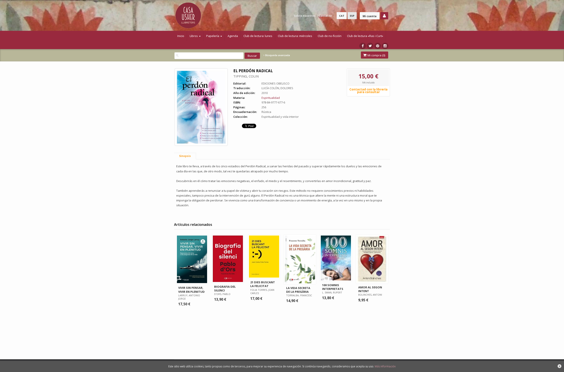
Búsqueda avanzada (277, 55)
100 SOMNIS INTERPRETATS (332, 287)
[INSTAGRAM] (385, 46)
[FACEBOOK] (362, 46)
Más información (385, 366)
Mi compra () (376, 55)
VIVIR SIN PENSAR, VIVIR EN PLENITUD (191, 289)
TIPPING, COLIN (246, 76)
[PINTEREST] (377, 46)
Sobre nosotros (304, 16)
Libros (194, 36)
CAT (341, 15)
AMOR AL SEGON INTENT (370, 289)
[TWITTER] (370, 46)
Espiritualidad (271, 98)
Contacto (325, 16)
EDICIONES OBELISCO (275, 83)
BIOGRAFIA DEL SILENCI (225, 288)
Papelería (213, 36)
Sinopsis (185, 156)
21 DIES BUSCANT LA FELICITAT (262, 284)
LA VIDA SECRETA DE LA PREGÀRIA (298, 290)
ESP (352, 15)
